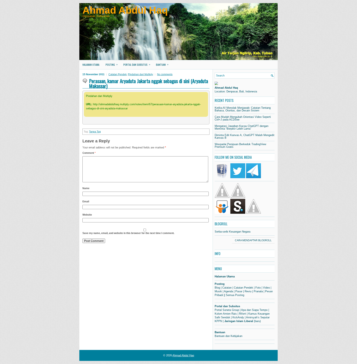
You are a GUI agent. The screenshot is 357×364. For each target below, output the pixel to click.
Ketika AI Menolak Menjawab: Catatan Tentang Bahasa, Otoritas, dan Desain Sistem (243, 109)
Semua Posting (235, 295)
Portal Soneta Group (227, 309)
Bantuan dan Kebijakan (228, 336)
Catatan (227, 287)
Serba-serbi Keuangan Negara (232, 231)
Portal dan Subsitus (136, 64)
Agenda (228, 291)
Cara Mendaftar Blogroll (253, 240)
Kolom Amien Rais (226, 313)
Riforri (242, 313)
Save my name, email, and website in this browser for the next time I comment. (128, 233)
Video (266, 287)
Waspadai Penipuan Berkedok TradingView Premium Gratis (240, 145)
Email (85, 201)
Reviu (248, 291)
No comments (165, 74)
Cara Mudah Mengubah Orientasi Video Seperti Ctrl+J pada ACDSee (243, 118)
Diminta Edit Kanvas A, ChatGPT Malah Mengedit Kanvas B (244, 136)
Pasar (238, 291)
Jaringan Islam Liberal (238, 321)
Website (87, 214)
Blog (217, 287)
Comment (89, 153)
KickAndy (238, 317)
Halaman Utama (90, 64)
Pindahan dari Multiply (140, 74)
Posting (112, 64)
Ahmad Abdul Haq (125, 10)
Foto (258, 287)
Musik (218, 291)
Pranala (258, 291)
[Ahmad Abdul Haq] (216, 84)
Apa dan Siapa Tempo (254, 309)
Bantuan (162, 64)
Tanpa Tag (95, 131)
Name (85, 188)
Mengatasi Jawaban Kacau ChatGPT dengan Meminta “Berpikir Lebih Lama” (241, 127)
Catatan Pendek (117, 74)
